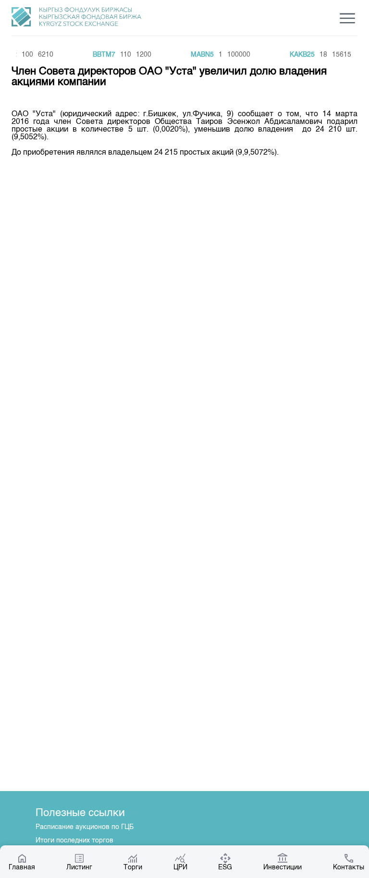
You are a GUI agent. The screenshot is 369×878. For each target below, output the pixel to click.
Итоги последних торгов (74, 840)
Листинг (79, 867)
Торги (132, 867)
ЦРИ (180, 867)
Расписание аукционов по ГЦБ (85, 827)
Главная (22, 867)
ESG (225, 867)
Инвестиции (282, 867)
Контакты (348, 867)
